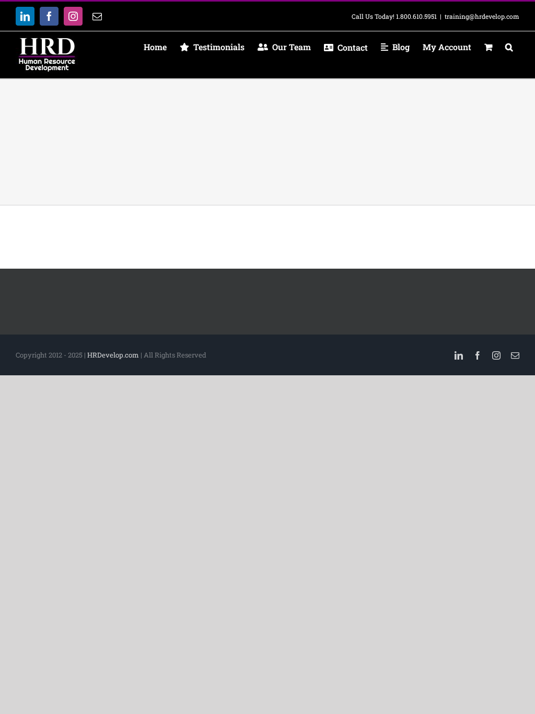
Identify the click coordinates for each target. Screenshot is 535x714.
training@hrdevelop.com (482, 16)
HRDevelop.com (113, 355)
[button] (508, 47)
